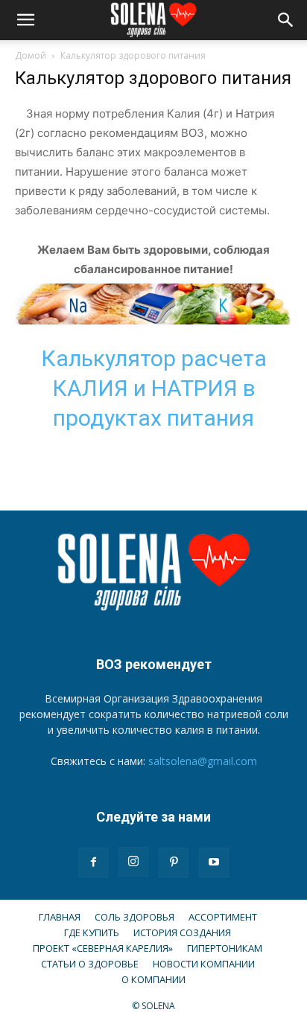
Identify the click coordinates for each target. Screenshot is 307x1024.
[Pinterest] (174, 862)
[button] (25, 20)
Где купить (91, 932)
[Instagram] (133, 862)
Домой (30, 55)
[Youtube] (214, 862)
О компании (153, 979)
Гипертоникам (224, 948)
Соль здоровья (134, 917)
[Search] (286, 20)
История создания (182, 932)
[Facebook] (93, 862)
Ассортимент (223, 917)
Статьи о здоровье (90, 963)
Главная (59, 917)
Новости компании (204, 963)
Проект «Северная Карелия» (103, 948)
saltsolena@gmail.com (202, 761)
